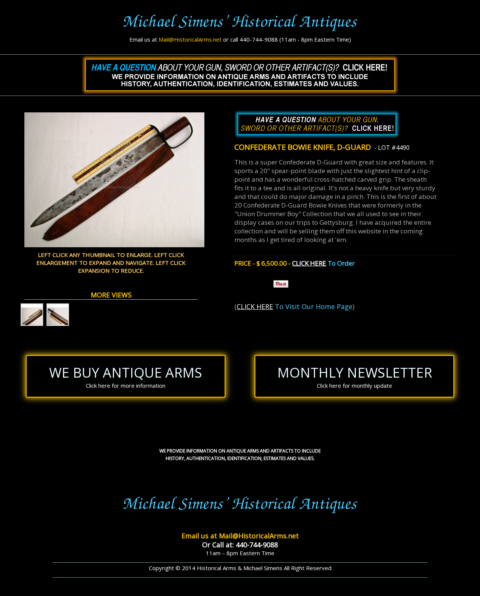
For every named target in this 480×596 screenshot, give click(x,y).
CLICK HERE (309, 263)
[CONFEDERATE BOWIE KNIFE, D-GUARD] (32, 314)
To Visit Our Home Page (312, 306)
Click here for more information (125, 385)
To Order (340, 263)
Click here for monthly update (354, 385)
